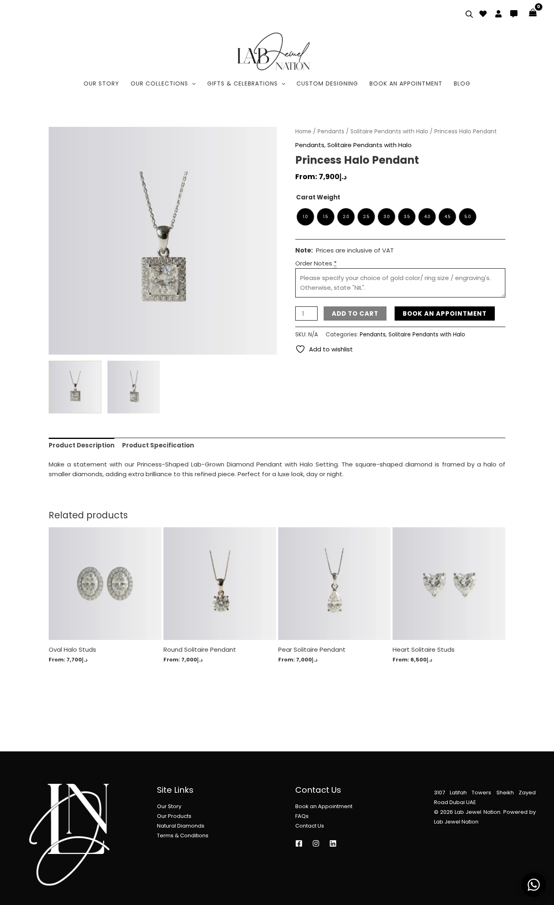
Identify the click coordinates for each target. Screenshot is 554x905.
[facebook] (498, 13)
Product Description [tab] (81, 445)
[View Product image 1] (75, 387)
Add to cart (355, 313)
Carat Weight (318, 197)
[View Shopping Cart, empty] (533, 13)
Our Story (169, 806)
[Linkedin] (333, 843)
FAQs (302, 816)
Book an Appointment (323, 806)
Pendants (331, 131)
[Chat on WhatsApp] (534, 885)
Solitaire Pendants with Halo (389, 131)
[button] (191, 83)
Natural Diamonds (180, 826)
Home (303, 131)
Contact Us (309, 826)
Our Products (174, 816)
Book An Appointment (445, 313)
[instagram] (299, 843)
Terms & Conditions (182, 835)
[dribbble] (513, 13)
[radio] (305, 216)
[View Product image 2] (133, 387)
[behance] (483, 13)
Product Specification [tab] (158, 445)
